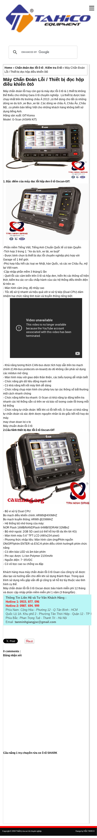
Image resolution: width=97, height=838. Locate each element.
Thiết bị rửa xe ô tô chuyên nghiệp (29, 831)
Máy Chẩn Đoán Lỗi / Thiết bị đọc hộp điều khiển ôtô (43, 82)
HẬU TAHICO (89, 831)
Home (9, 67)
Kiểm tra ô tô (53, 67)
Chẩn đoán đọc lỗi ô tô (29, 67)
